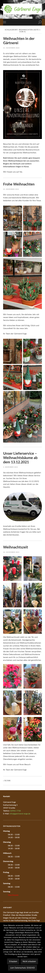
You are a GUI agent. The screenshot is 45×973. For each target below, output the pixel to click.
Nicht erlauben (29, 961)
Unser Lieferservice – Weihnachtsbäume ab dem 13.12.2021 (20, 458)
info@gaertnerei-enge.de (20, 814)
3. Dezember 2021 (10, 467)
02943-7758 (15, 811)
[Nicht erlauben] (42, 947)
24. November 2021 (11, 552)
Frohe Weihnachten (19, 184)
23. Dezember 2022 (11, 189)
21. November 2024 (11, 48)
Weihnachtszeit (15, 547)
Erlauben (13, 961)
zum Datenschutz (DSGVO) (22, 968)
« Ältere (7, 780)
